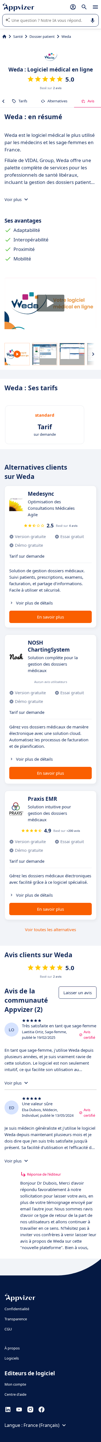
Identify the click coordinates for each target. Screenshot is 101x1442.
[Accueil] (4, 36)
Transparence (15, 1318)
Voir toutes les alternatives (50, 929)
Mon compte (15, 1384)
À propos (12, 1348)
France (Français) (41, 1425)
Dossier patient (42, 36)
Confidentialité (16, 1308)
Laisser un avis (77, 992)
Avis (91, 100)
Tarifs (23, 100)
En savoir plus (50, 617)
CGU (8, 1329)
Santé (18, 36)
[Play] (50, 303)
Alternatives (57, 100)
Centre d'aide (15, 1394)
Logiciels (11, 1358)
